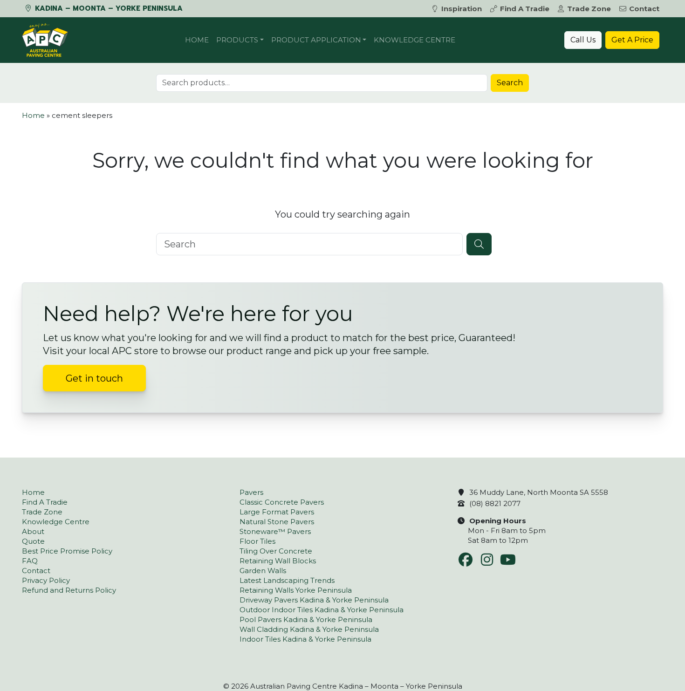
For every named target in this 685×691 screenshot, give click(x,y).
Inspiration (461, 8)
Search (510, 82)
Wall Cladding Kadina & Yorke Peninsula (309, 629)
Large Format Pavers (277, 511)
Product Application (316, 39)
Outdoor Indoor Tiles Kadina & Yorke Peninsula (322, 609)
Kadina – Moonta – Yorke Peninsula (108, 8)
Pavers (251, 492)
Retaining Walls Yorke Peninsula (296, 590)
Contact (644, 8)
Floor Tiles (257, 541)
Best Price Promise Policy (67, 551)
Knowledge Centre (414, 39)
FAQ (30, 560)
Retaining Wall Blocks (278, 560)
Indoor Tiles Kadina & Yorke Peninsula (305, 639)
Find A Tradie (524, 8)
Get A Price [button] (632, 39)
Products (237, 39)
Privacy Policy (46, 580)
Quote (33, 541)
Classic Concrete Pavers (282, 502)
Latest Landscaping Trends (287, 580)
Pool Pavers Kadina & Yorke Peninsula (306, 619)
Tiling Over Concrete (276, 551)
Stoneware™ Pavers (275, 531)
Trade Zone (589, 8)
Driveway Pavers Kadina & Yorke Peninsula (314, 599)
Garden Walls (263, 570)
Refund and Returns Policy (69, 590)
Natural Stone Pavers (277, 521)
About (33, 531)
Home (197, 39)
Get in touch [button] (94, 378)
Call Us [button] (583, 39)
